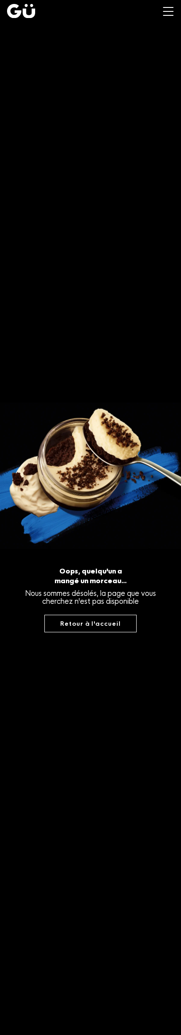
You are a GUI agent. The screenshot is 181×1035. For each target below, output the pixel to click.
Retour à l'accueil (90, 623)
